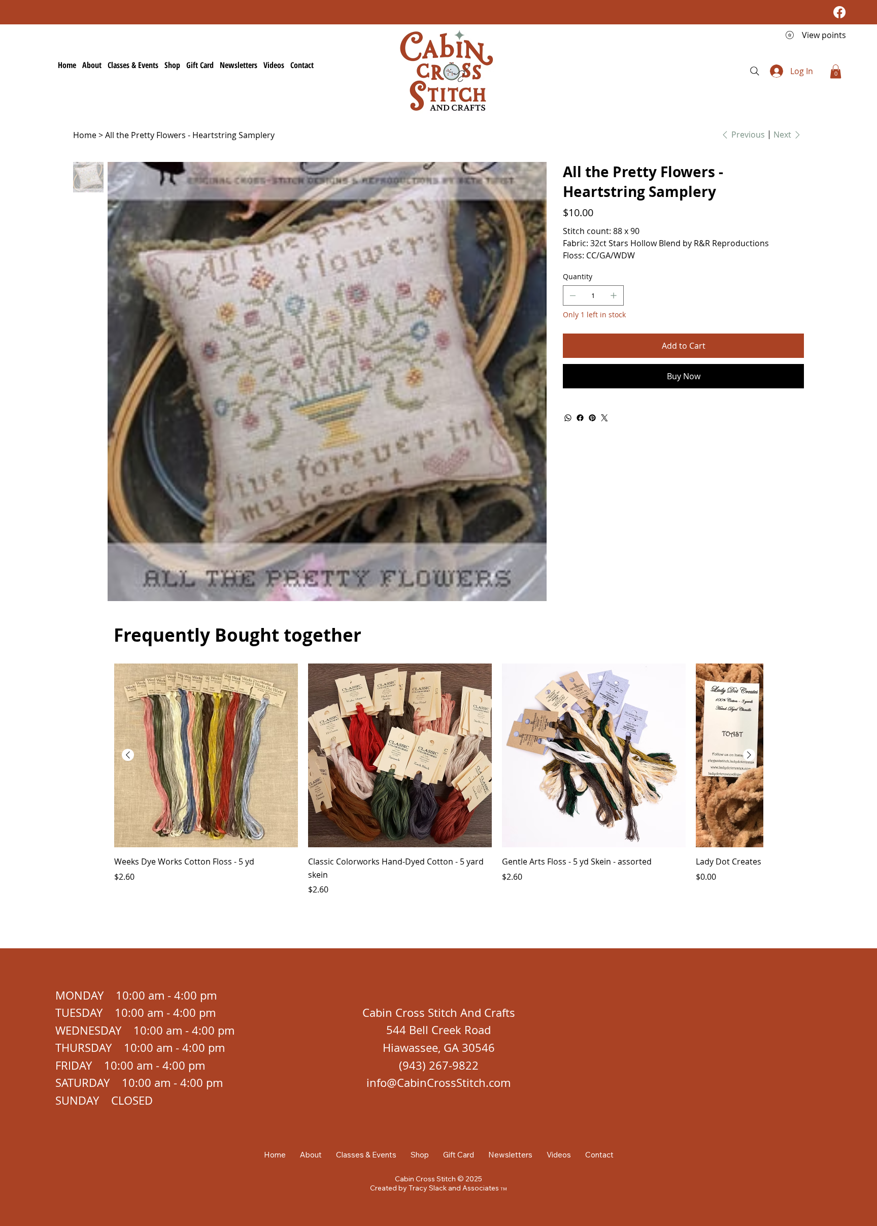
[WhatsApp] (568, 418)
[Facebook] (839, 12)
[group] (438, 779)
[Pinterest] (592, 418)
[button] (835, 71)
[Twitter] (604, 418)
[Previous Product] (128, 755)
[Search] (754, 71)
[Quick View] (206, 755)
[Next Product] (749, 755)
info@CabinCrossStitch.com (438, 1082)
